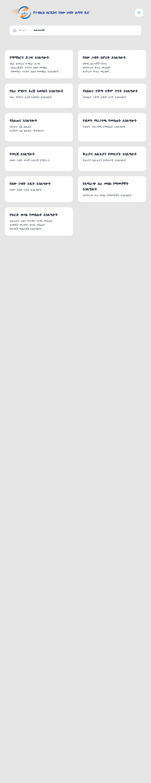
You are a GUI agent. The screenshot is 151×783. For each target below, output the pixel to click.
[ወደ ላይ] (141, 777)
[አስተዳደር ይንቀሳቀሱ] (139, 12)
